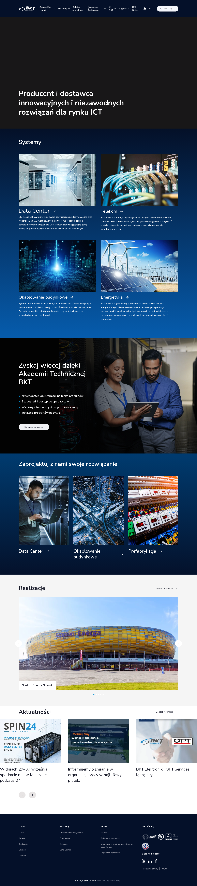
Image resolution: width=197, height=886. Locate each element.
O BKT (111, 8)
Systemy (62, 8)
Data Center (34, 211)
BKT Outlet (135, 8)
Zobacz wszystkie (164, 588)
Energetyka (112, 297)
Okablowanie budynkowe (43, 297)
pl (150, 8)
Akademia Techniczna (93, 8)
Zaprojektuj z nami (45, 8)
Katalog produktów (78, 8)
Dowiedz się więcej (33, 427)
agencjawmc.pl (114, 881)
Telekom (109, 211)
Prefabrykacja (142, 551)
